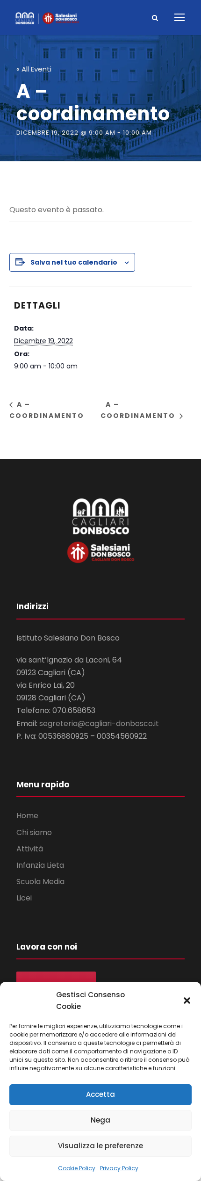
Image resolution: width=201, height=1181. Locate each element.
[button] (187, 1000)
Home (27, 815)
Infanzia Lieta (40, 865)
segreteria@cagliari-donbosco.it (99, 723)
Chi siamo (34, 832)
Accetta (100, 1094)
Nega (100, 1120)
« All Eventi (33, 69)
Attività (29, 848)
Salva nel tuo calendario (73, 262)
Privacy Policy (119, 1168)
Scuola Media (40, 881)
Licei (24, 898)
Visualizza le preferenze (100, 1146)
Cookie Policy (76, 1168)
